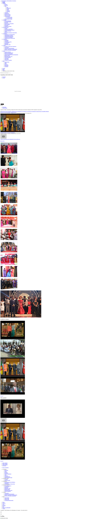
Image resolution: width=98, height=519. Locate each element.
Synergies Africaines (7, 30)
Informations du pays (7, 485)
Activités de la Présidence (8, 37)
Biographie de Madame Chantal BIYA (10, 32)
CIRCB (5, 31)
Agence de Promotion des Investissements (11, 54)
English (3, 2)
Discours (5, 4)
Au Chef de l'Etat (9, 18)
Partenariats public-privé (8, 56)
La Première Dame (5, 27)
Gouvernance (6, 47)
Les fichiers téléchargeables (8, 500)
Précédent (4, 76)
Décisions (8, 11)
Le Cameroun (4, 39)
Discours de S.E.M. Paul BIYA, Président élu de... (8, 112)
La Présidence (4, 33)
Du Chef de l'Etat (9, 17)
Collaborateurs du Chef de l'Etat (9, 38)
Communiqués (6, 13)
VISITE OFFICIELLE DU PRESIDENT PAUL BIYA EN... (10, 139)
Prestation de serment (7, 26)
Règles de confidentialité (6, 507)
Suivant (3, 77)
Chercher (3, 503)
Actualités (4, 3)
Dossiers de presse (7, 14)
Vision (5, 471)
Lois (7, 7)
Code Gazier (6, 59)
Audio (5, 62)
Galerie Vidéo (6, 498)
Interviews (6, 5)
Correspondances (7, 16)
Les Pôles (4, 45)
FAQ (3, 506)
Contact (3, 508)
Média (3, 61)
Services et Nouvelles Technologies (10, 50)
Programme (6, 25)
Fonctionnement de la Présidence (9, 482)
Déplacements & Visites (8, 477)
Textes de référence (7, 57)
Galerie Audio (6, 499)
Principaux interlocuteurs (8, 53)
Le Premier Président (7, 21)
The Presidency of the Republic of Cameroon (8, 0)
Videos (3, 70)
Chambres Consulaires (8, 60)
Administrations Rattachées (8, 36)
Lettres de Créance (7, 15)
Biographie (6, 22)
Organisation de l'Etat (7, 41)
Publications (6, 65)
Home (3, 502)
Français (3, 1)
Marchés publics (7, 55)
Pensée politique (7, 24)
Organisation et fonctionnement (9, 34)
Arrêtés (8, 9)
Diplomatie (6, 43)
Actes (5, 6)
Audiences (6, 12)
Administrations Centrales (8, 35)
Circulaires (8, 10)
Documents (6, 64)
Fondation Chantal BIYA (8, 29)
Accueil (3, 68)
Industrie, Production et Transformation (10, 49)
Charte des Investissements (8, 52)
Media (3, 69)
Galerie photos (6, 497)
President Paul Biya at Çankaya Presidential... (7, 132)
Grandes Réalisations (7, 473)
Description (4, 107)
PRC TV (3, 505)
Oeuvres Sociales (7, 480)
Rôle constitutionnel (7, 20)
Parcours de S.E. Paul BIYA (9, 23)
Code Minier (6, 58)
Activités (5, 28)
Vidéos (5, 63)
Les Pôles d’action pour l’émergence (10, 46)
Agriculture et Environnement (9, 48)
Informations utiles (7, 44)
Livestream (6, 66)
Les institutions (6, 42)
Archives (3, 504)
